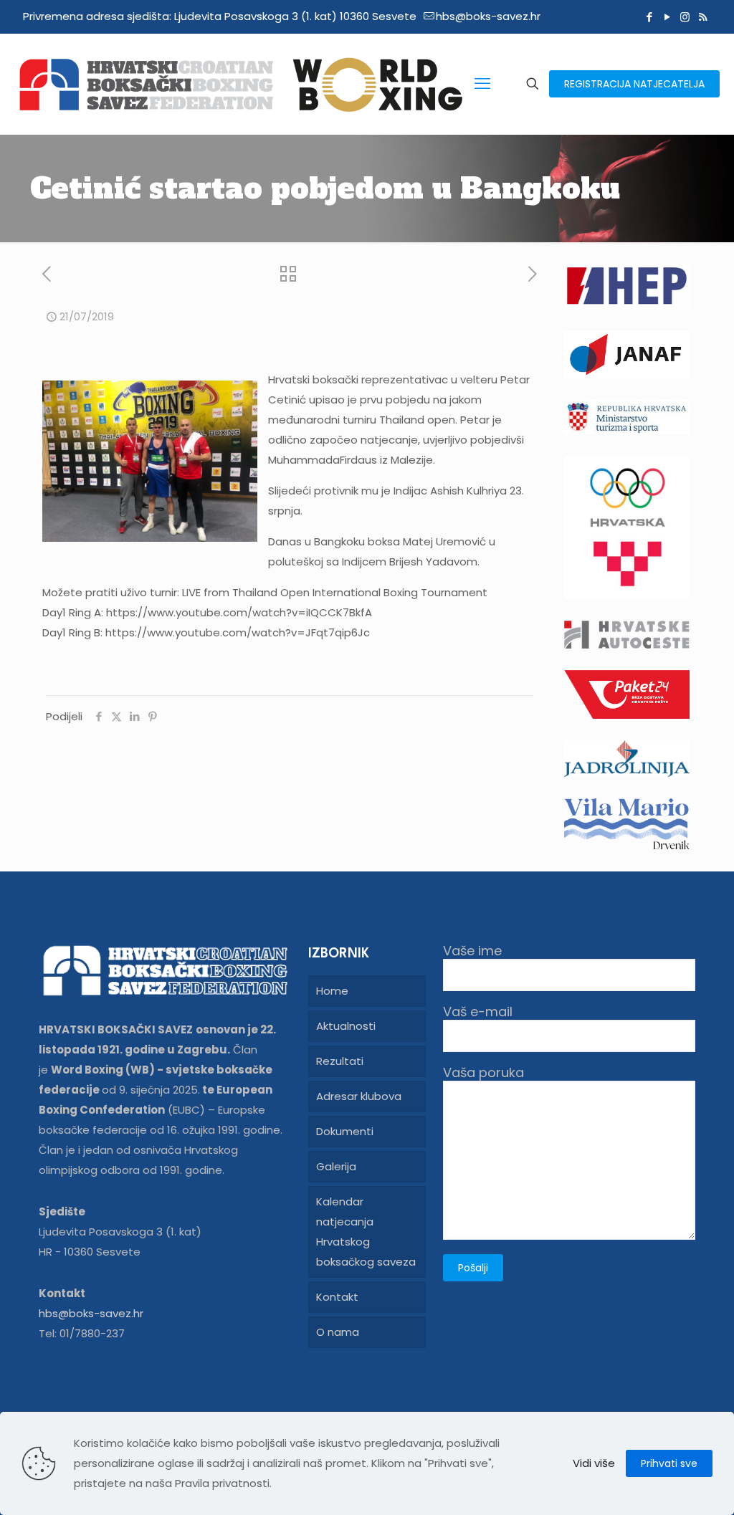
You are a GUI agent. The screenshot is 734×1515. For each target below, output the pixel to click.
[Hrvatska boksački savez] (240, 84)
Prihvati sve (669, 1463)
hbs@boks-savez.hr (488, 16)
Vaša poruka (483, 1073)
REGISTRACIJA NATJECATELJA (634, 84)
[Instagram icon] (685, 16)
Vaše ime (472, 951)
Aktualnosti (346, 1025)
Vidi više (594, 1463)
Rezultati (339, 1061)
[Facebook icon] (649, 16)
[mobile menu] (482, 84)
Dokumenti (344, 1131)
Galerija (336, 1166)
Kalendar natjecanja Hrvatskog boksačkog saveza (366, 1231)
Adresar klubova (358, 1096)
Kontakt (337, 1296)
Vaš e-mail (478, 1012)
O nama (337, 1331)
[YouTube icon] (667, 16)
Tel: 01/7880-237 (82, 1333)
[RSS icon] (702, 16)
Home (332, 990)
